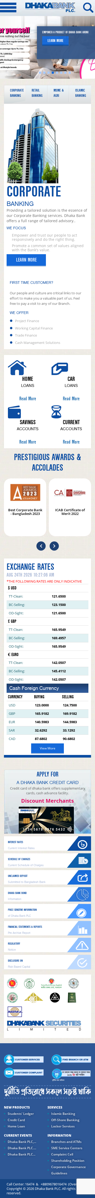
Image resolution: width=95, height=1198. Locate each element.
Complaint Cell (62, 1154)
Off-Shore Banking (65, 1120)
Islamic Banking (63, 1113)
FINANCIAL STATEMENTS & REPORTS (25, 927)
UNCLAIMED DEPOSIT (17, 876)
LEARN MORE (26, 260)
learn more (56, 40)
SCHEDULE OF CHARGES (19, 859)
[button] (41, 546)
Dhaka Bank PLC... (21, 1154)
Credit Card (16, 1120)
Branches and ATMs (66, 1142)
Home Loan (16, 1126)
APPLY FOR (47, 774)
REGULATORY (14, 943)
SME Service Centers (66, 1148)
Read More (27, 399)
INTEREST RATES (15, 842)
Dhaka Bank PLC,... (22, 1142)
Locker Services (63, 1126)
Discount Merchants (47, 800)
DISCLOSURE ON (15, 960)
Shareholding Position (67, 1160)
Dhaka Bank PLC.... (22, 1148)
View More (47, 748)
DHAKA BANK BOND (17, 893)
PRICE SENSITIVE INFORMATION (22, 910)
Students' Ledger (21, 1113)
